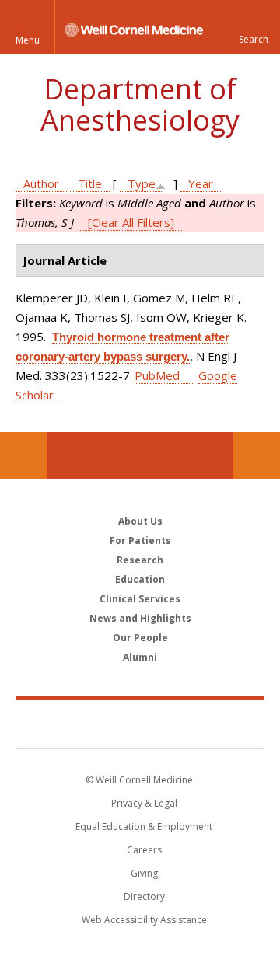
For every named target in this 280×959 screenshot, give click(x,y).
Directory (144, 896)
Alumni (140, 657)
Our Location (23, 455)
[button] (253, 27)
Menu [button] (28, 40)
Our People (140, 637)
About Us (140, 521)
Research (140, 560)
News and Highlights (140, 618)
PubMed (157, 375)
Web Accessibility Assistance (144, 919)
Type (142, 183)
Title (90, 183)
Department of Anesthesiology (140, 104)
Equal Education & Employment (143, 826)
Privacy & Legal (144, 803)
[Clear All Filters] (131, 222)
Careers (144, 849)
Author (41, 183)
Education (140, 579)
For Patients (140, 540)
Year (200, 183)
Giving (144, 873)
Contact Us (256, 455)
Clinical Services (140, 598)
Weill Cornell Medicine (140, 723)
